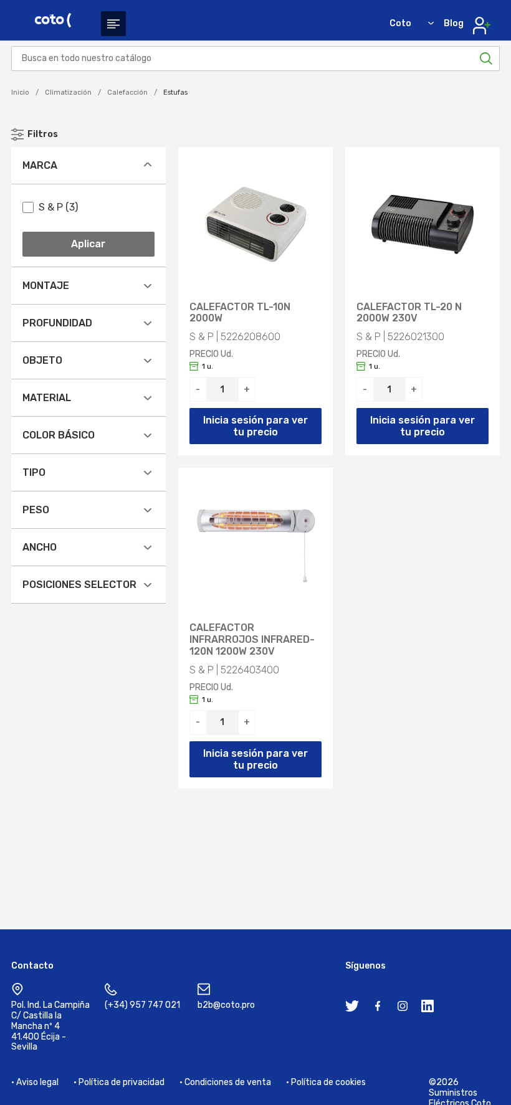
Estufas (175, 92)
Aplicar (88, 244)
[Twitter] (352, 1008)
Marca (39, 165)
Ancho (39, 547)
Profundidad (57, 323)
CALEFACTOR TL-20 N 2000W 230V (409, 313)
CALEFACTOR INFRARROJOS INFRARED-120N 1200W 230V (252, 639)
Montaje (45, 286)
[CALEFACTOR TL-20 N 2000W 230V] (422, 224)
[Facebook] (377, 1008)
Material (46, 398)
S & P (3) (58, 207)
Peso (35, 510)
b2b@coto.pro (226, 1005)
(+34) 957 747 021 (142, 1005)
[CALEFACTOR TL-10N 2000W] (255, 224)
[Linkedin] (427, 1008)
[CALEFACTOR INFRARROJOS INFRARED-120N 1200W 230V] (255, 545)
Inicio (20, 92)
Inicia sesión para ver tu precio (255, 426)
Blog (454, 23)
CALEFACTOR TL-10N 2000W (239, 313)
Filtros (42, 134)
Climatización (68, 92)
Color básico (58, 435)
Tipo (33, 472)
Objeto (42, 360)
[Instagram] (402, 1008)
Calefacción (127, 92)
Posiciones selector (79, 584)
